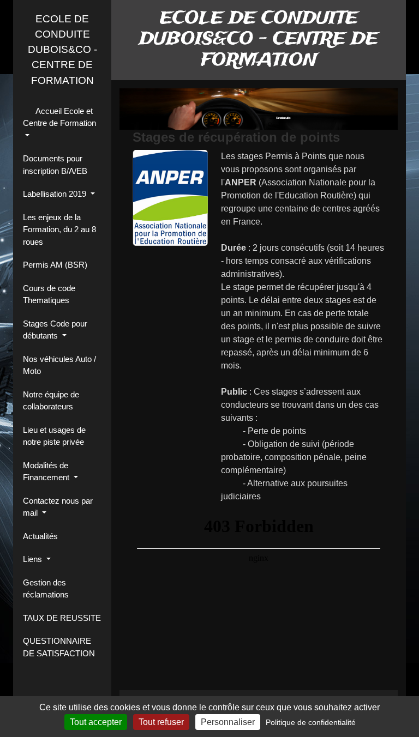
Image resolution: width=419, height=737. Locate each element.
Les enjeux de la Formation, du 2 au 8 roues (59, 229)
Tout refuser (161, 722)
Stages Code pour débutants (55, 330)
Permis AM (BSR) (55, 264)
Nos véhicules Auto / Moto (59, 365)
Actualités (40, 536)
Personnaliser (228, 722)
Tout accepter (96, 722)
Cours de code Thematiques (49, 294)
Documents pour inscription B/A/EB (55, 165)
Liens (33, 559)
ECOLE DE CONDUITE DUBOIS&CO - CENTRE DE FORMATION (62, 49)
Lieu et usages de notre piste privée (54, 436)
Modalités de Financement (47, 471)
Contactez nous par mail (58, 507)
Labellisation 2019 (55, 193)
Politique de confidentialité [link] (311, 722)
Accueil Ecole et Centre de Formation (59, 117)
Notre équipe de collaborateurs (51, 401)
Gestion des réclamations (46, 589)
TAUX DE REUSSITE (62, 618)
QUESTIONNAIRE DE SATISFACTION (59, 647)
